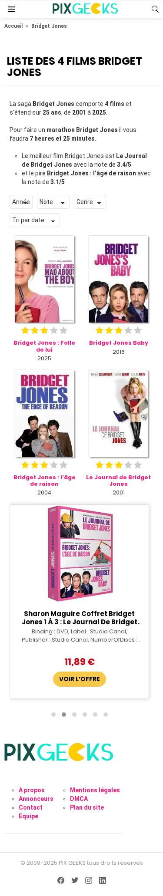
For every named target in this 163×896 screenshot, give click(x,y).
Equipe (28, 816)
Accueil (13, 26)
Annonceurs (36, 798)
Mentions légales (95, 790)
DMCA (79, 798)
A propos (32, 790)
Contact (31, 807)
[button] (53, 714)
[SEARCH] (155, 9)
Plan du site (87, 807)
